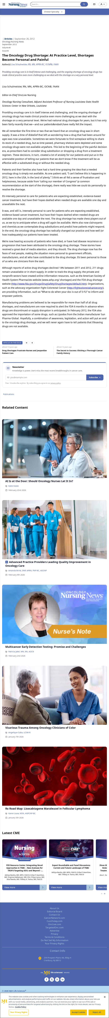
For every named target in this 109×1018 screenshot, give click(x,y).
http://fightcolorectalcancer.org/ (85, 287)
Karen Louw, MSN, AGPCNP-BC (21, 813)
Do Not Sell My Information (54, 940)
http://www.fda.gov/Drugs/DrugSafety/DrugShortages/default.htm (49, 283)
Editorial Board (54, 911)
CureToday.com (54, 921)
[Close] (105, 997)
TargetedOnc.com (54, 927)
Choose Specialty (51, 11)
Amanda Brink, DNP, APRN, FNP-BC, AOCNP (27, 570)
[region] (54, 1005)
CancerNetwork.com (54, 917)
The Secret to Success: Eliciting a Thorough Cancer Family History (25, 351)
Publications (8, 394)
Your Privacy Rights (54, 943)
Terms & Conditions (54, 937)
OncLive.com (54, 924)
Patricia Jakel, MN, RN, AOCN (21, 651)
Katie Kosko (13, 486)
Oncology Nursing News (13, 41)
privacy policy (56, 383)
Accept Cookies (78, 1012)
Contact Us (54, 914)
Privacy (54, 933)
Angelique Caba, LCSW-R (19, 732)
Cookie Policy (20, 1007)
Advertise (54, 930)
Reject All (97, 1012)
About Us (54, 908)
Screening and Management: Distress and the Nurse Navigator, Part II (80, 351)
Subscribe (93, 377)
